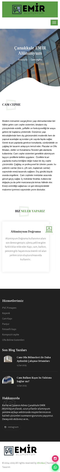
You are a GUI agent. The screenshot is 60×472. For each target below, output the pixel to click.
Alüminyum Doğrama (26, 232)
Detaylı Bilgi (25, 265)
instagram (13, 427)
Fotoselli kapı (9, 329)
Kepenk (6, 313)
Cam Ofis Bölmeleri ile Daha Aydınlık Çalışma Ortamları (34, 359)
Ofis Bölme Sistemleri (13, 340)
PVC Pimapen (9, 308)
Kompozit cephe (10, 334)
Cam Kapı (7, 318)
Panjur (5, 324)
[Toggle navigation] (54, 22)
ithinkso (41, 463)
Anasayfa (23, 59)
